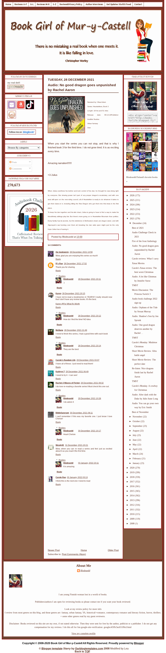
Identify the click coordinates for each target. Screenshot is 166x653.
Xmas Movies (138, 263)
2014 (132, 495)
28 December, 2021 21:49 (75, 330)
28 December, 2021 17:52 (75, 263)
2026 (132, 195)
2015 (132, 491)
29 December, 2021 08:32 (92, 383)
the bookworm (62, 252)
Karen (58, 293)
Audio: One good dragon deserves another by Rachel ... (143, 329)
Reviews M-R (43, 4)
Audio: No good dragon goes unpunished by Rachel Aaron (145, 250)
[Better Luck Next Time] (143, 140)
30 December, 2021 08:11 (81, 413)
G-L (32, 4)
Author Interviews (94, 4)
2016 (132, 486)
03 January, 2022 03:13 (77, 477)
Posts (14, 162)
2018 (132, 477)
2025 (132, 200)
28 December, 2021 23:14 (89, 346)
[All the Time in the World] (143, 159)
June (135, 440)
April (135, 449)
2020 (132, 468)
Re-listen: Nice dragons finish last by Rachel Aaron (142, 372)
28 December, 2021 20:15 (73, 293)
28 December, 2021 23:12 (89, 316)
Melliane (59, 330)
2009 (132, 519)
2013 (132, 500)
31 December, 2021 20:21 (76, 445)
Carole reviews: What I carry (145, 258)
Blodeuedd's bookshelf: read (142, 128)
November (138, 416)
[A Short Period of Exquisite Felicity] (130, 150)
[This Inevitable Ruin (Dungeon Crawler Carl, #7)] (130, 159)
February (137, 458)
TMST (135, 285)
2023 (132, 209)
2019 (132, 472)
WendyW (60, 445)
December (137, 223)
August (136, 431)
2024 (132, 204)
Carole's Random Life (66, 360)
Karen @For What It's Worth (68, 304)
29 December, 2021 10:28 (89, 398)
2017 (132, 481)
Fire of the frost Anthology (144, 241)
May (135, 444)
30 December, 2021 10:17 (89, 431)
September (138, 426)
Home (8, 4)
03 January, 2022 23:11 (88, 463)
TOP (87, 651)
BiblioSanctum (62, 413)
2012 (132, 505)
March (136, 454)
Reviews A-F (21, 4)
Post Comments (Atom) (74, 554)
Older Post (113, 550)
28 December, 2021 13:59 (81, 252)
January (136, 463)
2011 (132, 509)
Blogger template (52, 648)
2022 (132, 214)
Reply (58, 259)
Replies (62, 276)
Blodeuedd (68, 279)
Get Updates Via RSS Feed (119, 4)
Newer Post (54, 550)
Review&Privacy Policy (71, 4)
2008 (132, 523)
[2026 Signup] (31, 241)
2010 (132, 514)
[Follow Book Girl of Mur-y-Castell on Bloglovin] (21, 134)
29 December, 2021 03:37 (88, 360)
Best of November (140, 412)
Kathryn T (60, 371)
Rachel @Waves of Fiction (68, 383)
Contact (138, 4)
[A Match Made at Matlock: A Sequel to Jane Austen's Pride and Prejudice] (149, 150)
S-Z (54, 4)
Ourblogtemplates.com (89, 648)
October (137, 421)
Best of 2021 (138, 228)
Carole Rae (61, 477)
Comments (16, 169)
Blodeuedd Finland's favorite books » (142, 179)
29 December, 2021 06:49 (77, 371)
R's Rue (59, 263)
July (135, 435)
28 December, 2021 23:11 (89, 279)
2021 (132, 218)
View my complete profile (83, 633)
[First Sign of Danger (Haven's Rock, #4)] (149, 140)
